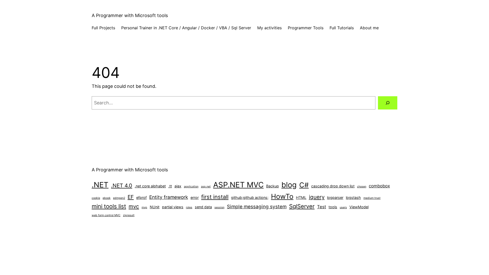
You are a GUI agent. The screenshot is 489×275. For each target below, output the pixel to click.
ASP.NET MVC (238, 184)
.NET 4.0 (121, 185)
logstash (353, 197)
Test (321, 206)
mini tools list (109, 206)
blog (289, 184)
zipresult (128, 215)
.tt (170, 186)
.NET (100, 184)
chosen (361, 186)
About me (369, 27)
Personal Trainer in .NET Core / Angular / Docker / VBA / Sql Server (186, 27)
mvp (144, 207)
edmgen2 (119, 198)
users (343, 207)
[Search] (387, 102)
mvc (134, 206)
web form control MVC (106, 215)
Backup (272, 186)
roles (189, 207)
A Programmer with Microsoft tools (130, 15)
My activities (269, 27)
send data (203, 207)
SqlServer (302, 206)
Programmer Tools (305, 27)
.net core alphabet (150, 186)
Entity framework (168, 197)
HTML (301, 197)
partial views (172, 207)
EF (131, 197)
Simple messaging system (257, 207)
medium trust (372, 198)
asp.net (206, 186)
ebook (107, 198)
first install (214, 197)
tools (333, 207)
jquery (316, 197)
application (191, 186)
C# (304, 185)
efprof (141, 197)
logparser (335, 197)
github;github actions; (249, 197)
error (195, 197)
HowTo (282, 196)
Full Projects (103, 27)
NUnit (154, 207)
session (219, 207)
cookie (96, 198)
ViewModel (359, 207)
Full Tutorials (342, 27)
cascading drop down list (333, 186)
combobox (379, 185)
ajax (177, 186)
